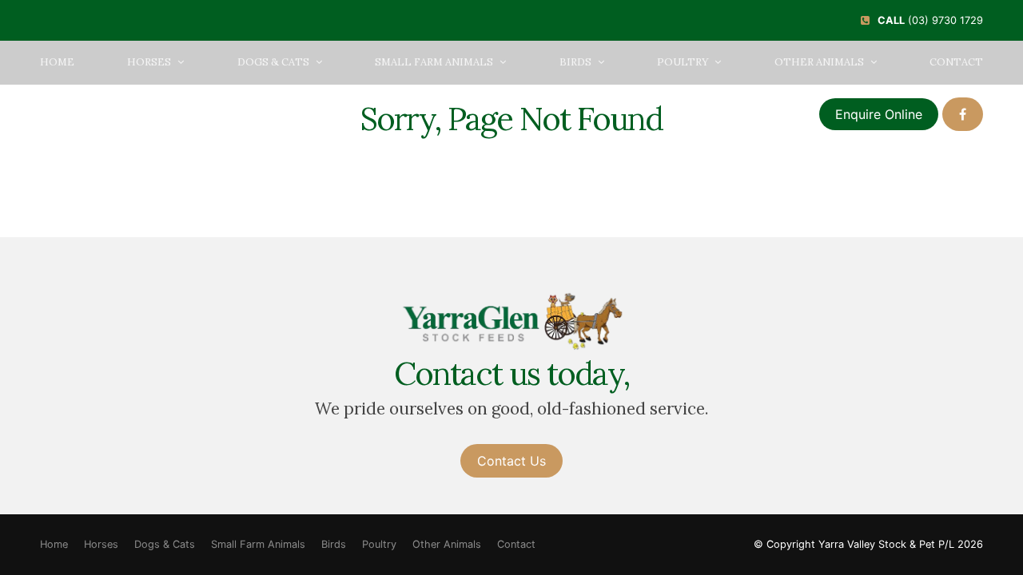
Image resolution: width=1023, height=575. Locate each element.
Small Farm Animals (434, 62)
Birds (575, 62)
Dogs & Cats (273, 62)
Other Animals (819, 62)
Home (57, 62)
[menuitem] (54, 544)
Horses (149, 62)
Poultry (682, 62)
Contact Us (511, 461)
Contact (956, 62)
